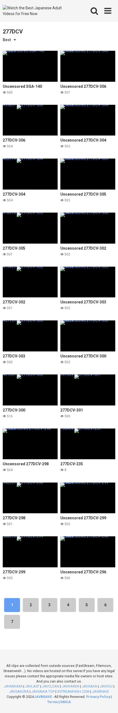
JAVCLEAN (50, 686)
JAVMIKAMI (13, 686)
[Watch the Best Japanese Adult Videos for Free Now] (36, 11)
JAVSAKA (89, 686)
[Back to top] (107, 702)
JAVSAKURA (19, 691)
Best (7, 40)
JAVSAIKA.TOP (43, 691)
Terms (53, 702)
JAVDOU (106, 686)
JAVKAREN (70, 686)
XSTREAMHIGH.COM (73, 691)
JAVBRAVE (100, 691)
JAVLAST (32, 686)
